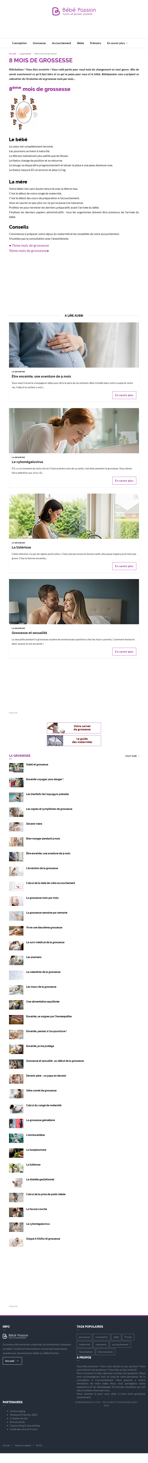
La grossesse (25, 53)
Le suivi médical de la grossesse (45, 942)
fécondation (86, 1351)
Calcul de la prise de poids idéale (46, 1194)
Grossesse (39, 43)
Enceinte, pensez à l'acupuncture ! (46, 1031)
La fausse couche (36, 1209)
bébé (116, 1336)
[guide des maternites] (74, 740)
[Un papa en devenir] (16, 1078)
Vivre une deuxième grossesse (44, 927)
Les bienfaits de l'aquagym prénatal (47, 794)
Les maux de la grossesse (41, 986)
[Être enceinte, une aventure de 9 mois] (74, 364)
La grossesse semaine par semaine (46, 912)
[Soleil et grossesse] (16, 767)
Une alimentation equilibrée (42, 1001)
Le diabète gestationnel (40, 1179)
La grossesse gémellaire (40, 1120)
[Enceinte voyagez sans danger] (16, 782)
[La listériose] (74, 535)
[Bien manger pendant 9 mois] (16, 841)
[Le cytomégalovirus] (74, 450)
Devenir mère (34, 823)
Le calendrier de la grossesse (43, 972)
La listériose (21, 547)
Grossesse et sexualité (29, 633)
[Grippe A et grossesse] (16, 1241)
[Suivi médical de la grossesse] (16, 945)
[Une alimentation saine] (16, 1049)
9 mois (128, 1336)
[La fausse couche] (16, 1212)
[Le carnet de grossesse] (16, 1093)
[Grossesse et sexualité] (74, 621)
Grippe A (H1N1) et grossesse (43, 1238)
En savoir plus (116, 43)
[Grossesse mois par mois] (16, 900)
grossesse (84, 1336)
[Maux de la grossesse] (16, 989)
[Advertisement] (74, 30)
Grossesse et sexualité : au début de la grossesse (55, 1060)
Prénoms (95, 43)
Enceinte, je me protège (40, 1046)
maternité (84, 1344)
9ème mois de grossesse (27, 250)
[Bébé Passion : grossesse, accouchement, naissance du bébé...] (74, 12)
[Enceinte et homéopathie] (16, 1019)
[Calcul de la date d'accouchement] (16, 886)
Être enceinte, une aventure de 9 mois (41, 376)
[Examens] (16, 960)
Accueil (12, 53)
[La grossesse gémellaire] (16, 1123)
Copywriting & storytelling (25, 1425)
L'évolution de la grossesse (42, 868)
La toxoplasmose (36, 1149)
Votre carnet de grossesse (41, 1090)
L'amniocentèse (35, 1135)
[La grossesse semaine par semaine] (16, 915)
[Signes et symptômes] (16, 811)
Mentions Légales (23, 1445)
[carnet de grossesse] (74, 728)
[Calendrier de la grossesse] (16, 974)
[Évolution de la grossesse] (16, 871)
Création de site (19, 1418)
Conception (19, 43)
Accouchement (61, 43)
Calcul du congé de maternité (43, 1105)
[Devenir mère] (16, 826)
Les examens (34, 957)
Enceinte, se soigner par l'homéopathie (49, 1016)
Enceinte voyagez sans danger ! (44, 779)
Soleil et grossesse (37, 764)
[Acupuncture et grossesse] (16, 1034)
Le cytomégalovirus (27, 462)
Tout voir (131, 756)
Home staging (17, 1411)
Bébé (80, 43)
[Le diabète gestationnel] (16, 1182)
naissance (101, 1344)
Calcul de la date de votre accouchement (50, 883)
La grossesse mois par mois (42, 897)
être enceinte (105, 1351)
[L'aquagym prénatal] (16, 797)
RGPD (39, 1445)
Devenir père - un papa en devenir (46, 1075)
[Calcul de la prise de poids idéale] (16, 1197)
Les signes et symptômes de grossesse (49, 808)
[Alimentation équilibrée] (16, 1004)
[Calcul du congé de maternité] (16, 1108)
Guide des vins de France (24, 1429)
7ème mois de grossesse (30, 245)
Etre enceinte (17, 1421)
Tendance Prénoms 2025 (24, 1414)
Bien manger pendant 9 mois (43, 838)
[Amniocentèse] (16, 1137)
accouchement (120, 1344)
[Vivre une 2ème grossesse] (16, 930)
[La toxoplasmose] (16, 1152)
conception (101, 1336)
